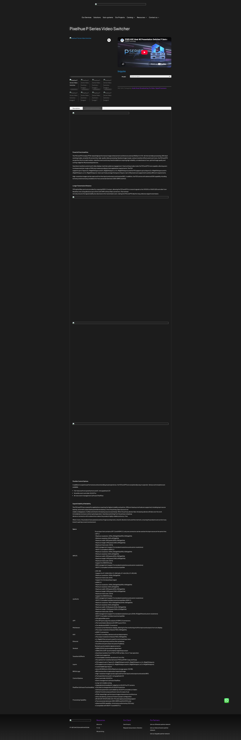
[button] (109, 40)
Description (76, 108)
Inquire (122, 71)
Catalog (130, 17)
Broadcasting (144, 88)
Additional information (93, 108)
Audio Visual (135, 88)
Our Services (86, 17)
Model (124, 76)
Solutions (97, 17)
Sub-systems (108, 17)
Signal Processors (160, 88)
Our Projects (120, 17)
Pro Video (152, 88)
